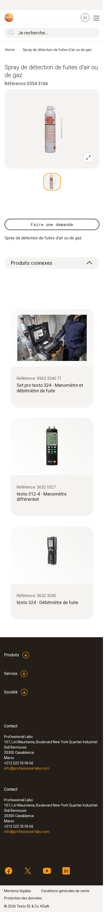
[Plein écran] (88, 157)
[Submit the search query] (10, 33)
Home (10, 50)
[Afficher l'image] (52, 182)
